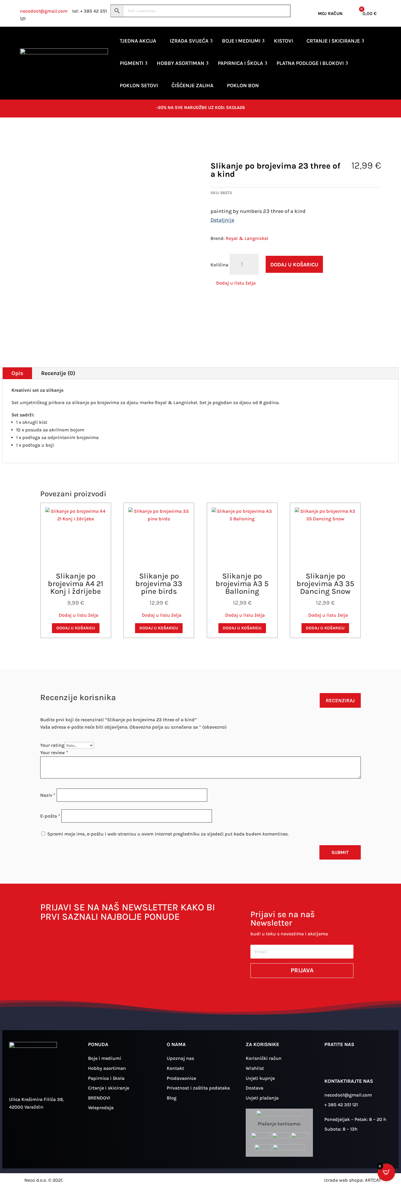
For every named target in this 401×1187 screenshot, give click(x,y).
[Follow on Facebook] (348, 1063)
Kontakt (175, 1068)
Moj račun (330, 13)
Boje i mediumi (241, 41)
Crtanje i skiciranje (333, 41)
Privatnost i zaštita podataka (198, 1088)
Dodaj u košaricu (294, 264)
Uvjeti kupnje (260, 1078)
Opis (17, 373)
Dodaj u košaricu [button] (75, 628)
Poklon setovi (139, 85)
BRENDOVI (99, 1098)
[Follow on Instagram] (331, 1063)
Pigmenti (131, 63)
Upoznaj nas (180, 1058)
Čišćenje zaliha (192, 85)
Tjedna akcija (138, 41)
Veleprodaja (101, 1107)
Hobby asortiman (180, 63)
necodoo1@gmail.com (44, 11)
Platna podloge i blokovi (310, 63)
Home (26, 135)
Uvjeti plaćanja (262, 1098)
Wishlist (255, 1068)
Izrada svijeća (189, 41)
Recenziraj (340, 700)
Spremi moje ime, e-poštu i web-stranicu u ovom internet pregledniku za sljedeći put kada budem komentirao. (168, 834)
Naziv (47, 795)
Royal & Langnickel (247, 238)
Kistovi (283, 41)
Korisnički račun (264, 1058)
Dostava (254, 1088)
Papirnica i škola (240, 63)
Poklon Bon (243, 85)
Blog (171, 1098)
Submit (340, 852)
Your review (54, 752)
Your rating (52, 745)
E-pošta (50, 816)
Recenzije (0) (58, 373)
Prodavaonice (181, 1078)
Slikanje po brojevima (97, 135)
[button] (233, 283)
